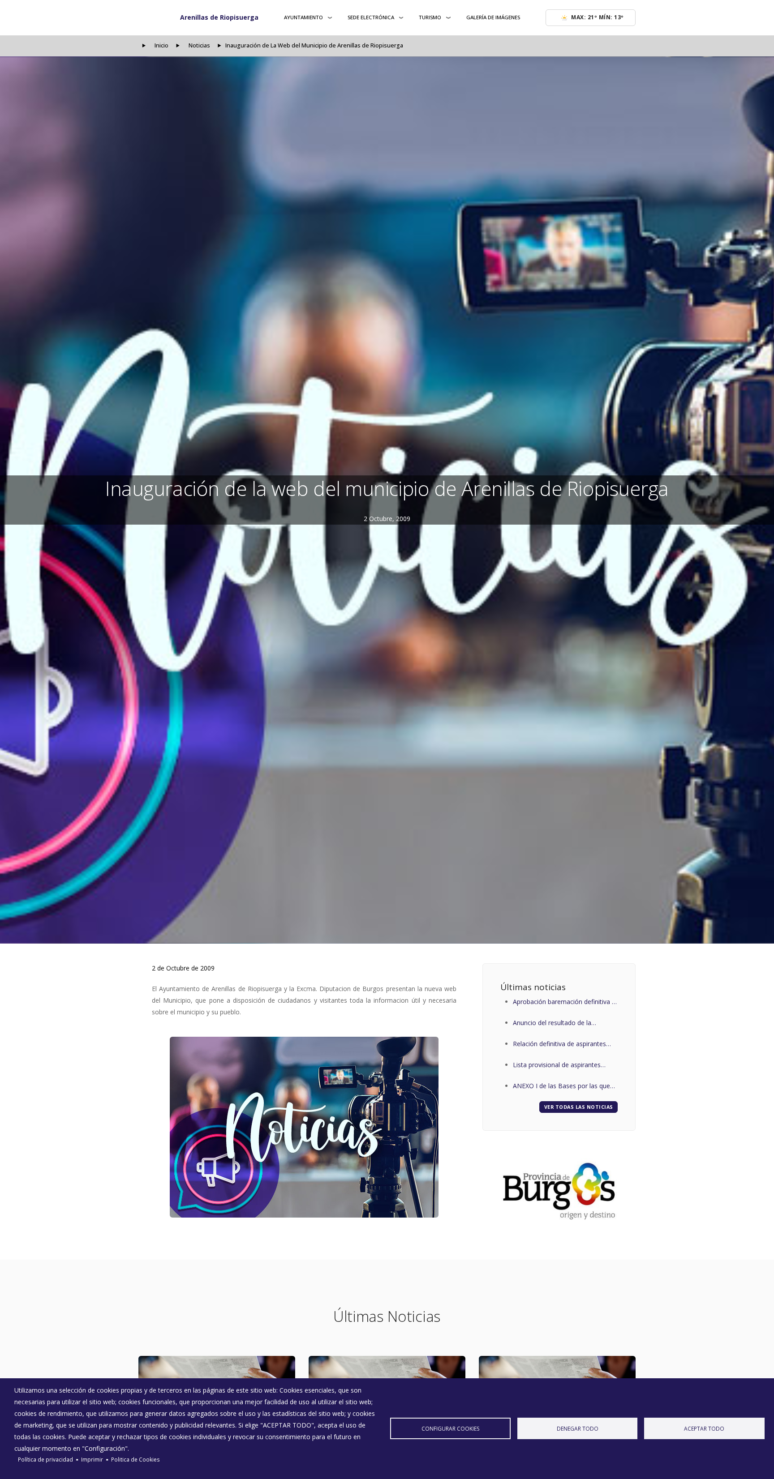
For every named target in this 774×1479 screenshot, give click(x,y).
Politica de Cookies (135, 1459)
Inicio (161, 45)
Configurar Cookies (450, 1428)
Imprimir (92, 1459)
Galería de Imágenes (493, 17)
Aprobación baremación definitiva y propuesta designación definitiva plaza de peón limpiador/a (564, 1002)
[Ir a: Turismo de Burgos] (559, 1191)
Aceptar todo (704, 1428)
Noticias (199, 45)
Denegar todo (577, 1428)
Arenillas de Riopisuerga (219, 17)
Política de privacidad (45, 1459)
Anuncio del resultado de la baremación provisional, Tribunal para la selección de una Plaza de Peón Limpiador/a (561, 1023)
